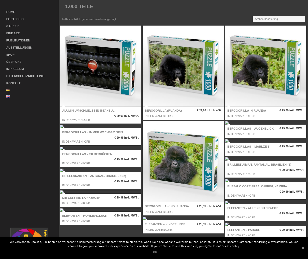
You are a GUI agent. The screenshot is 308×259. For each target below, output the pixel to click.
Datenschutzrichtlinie (25, 76)
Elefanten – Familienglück (84, 215)
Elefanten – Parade (243, 230)
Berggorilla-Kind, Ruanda (167, 206)
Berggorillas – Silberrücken (87, 154)
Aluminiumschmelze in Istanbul (88, 110)
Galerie (9, 25)
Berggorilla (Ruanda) (163, 110)
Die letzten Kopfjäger (81, 197)
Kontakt (13, 83)
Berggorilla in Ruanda (246, 110)
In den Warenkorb (76, 119)
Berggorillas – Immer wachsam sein (92, 132)
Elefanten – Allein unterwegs (252, 208)
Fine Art (13, 33)
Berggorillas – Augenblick (250, 128)
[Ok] (303, 248)
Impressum (15, 69)
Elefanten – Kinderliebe (165, 224)
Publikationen (18, 40)
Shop (7, 53)
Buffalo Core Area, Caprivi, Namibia (257, 186)
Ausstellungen (19, 47)
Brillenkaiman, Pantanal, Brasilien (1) (259, 164)
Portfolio (15, 19)
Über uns (13, 61)
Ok (155, 252)
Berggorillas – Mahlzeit (248, 146)
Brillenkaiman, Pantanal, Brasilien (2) (94, 176)
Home (10, 12)
